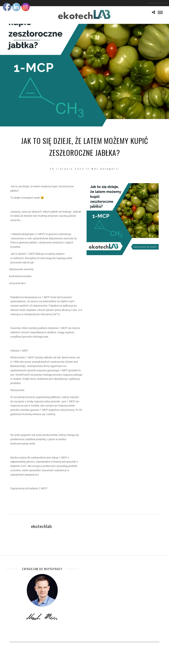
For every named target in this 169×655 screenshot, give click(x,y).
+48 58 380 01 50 (157, 3)
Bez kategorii (105, 168)
